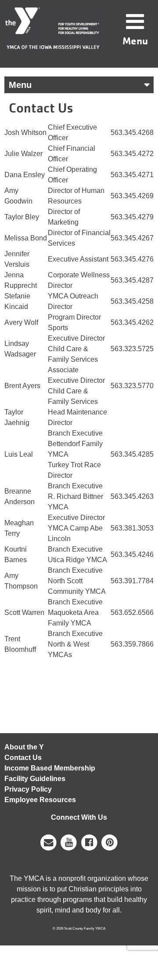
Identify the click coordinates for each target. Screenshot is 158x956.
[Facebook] (89, 842)
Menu (135, 40)
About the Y (24, 747)
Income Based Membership (49, 768)
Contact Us (23, 757)
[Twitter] (110, 842)
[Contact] (48, 842)
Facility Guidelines (34, 778)
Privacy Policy (28, 789)
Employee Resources (40, 799)
